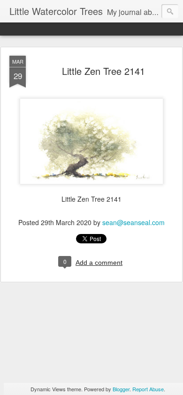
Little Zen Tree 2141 (103, 71)
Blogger (121, 389)
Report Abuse (148, 389)
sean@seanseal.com (133, 222)
